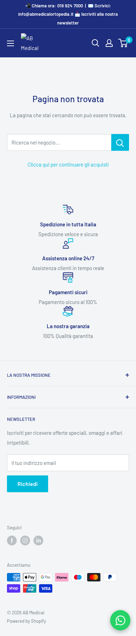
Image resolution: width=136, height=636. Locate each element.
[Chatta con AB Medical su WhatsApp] (120, 620)
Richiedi (27, 483)
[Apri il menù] (10, 43)
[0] (123, 43)
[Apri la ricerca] (95, 43)
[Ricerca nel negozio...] (120, 142)
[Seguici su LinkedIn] (38, 540)
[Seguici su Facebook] (12, 540)
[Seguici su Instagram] (25, 540)
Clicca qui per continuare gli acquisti (68, 164)
